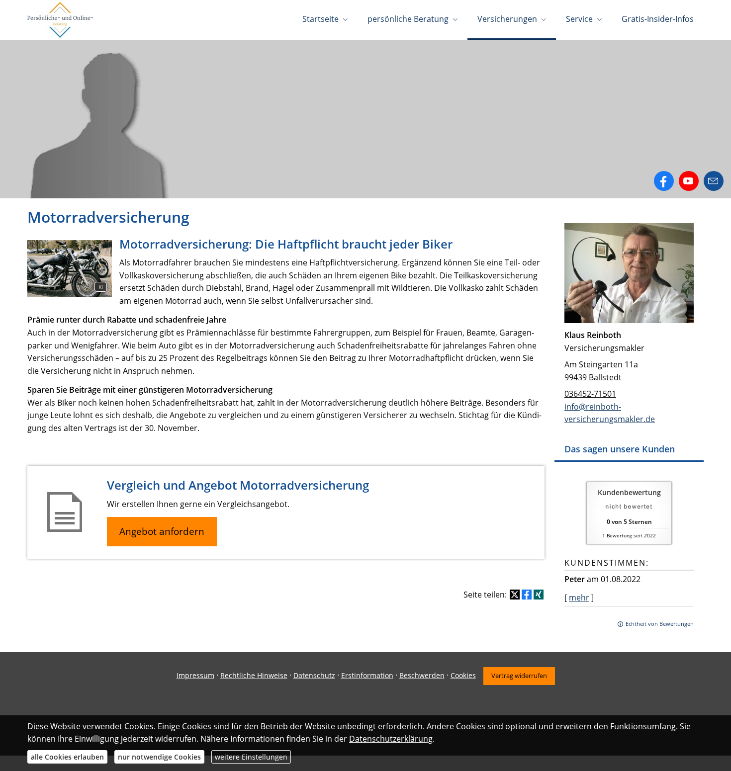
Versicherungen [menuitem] (507, 18)
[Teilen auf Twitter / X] (515, 595)
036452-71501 (590, 393)
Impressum (195, 675)
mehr (579, 597)
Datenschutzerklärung (391, 738)
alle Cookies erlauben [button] (67, 757)
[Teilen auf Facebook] (527, 595)
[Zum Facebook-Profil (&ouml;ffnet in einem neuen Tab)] (664, 181)
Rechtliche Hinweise (253, 675)
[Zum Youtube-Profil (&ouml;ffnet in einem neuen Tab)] (689, 181)
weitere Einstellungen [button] (251, 757)
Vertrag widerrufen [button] (519, 675)
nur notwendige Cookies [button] (159, 757)
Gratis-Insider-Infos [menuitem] (658, 18)
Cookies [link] (463, 675)
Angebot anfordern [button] (161, 531)
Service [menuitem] (579, 18)
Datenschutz (314, 675)
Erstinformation (367, 675)
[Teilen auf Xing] (539, 595)
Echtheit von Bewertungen (660, 623)
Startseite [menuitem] (320, 18)
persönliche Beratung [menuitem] (408, 18)
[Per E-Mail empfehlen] (714, 181)
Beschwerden (422, 675)
